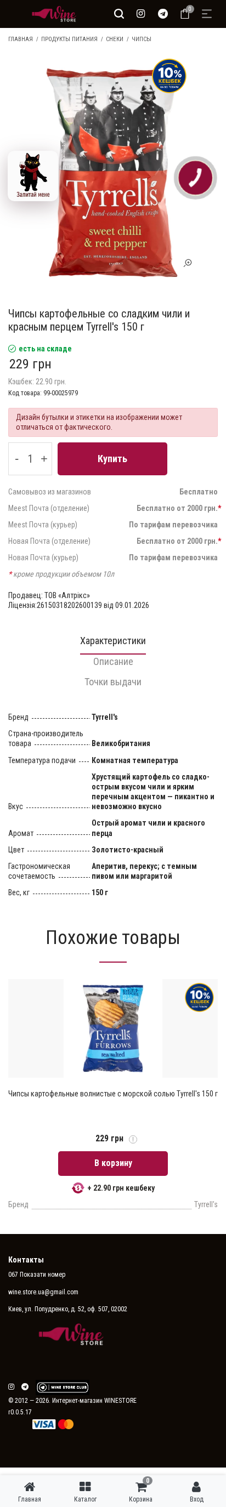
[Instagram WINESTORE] (141, 13)
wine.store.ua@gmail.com (43, 1292)
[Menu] (207, 13)
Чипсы (141, 39)
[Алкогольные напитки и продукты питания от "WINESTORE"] (51, 14)
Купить (112, 458)
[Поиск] (119, 13)
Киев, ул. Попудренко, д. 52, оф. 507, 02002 (67, 1309)
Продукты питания (69, 39)
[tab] (113, 644)
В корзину (113, 1163)
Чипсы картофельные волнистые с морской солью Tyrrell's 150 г (113, 1093)
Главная (20, 39)
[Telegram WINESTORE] (163, 13)
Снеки (114, 39)
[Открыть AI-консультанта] (33, 176)
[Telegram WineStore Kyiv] (62, 1387)
